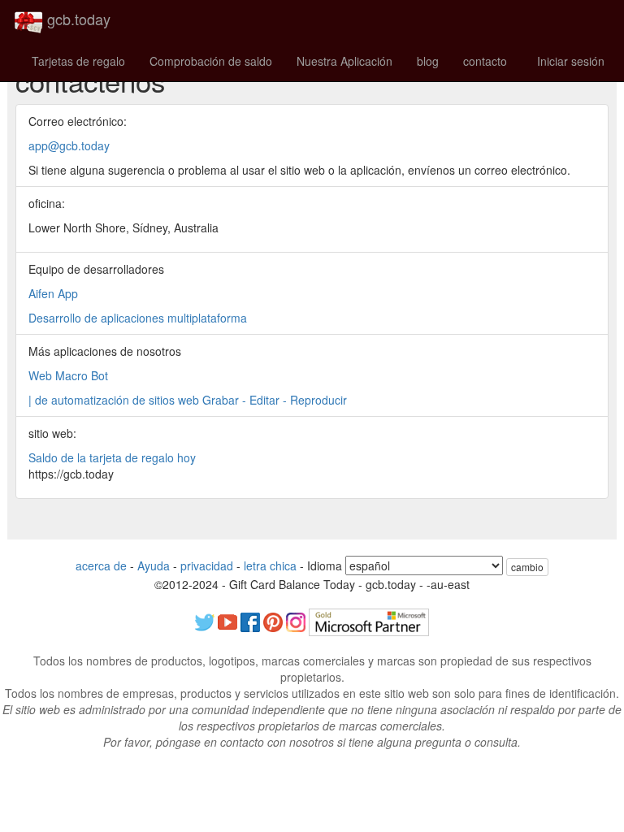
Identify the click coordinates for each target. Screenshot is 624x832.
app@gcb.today (69, 145)
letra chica (270, 565)
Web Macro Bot (68, 375)
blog (428, 61)
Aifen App (53, 293)
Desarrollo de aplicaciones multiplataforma (137, 318)
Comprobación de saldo (211, 61)
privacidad (206, 565)
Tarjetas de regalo (78, 61)
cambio (527, 567)
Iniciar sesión (570, 61)
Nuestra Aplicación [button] (344, 61)
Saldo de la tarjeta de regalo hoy (112, 457)
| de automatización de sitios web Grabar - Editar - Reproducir (187, 400)
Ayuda (153, 565)
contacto (485, 61)
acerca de (101, 565)
